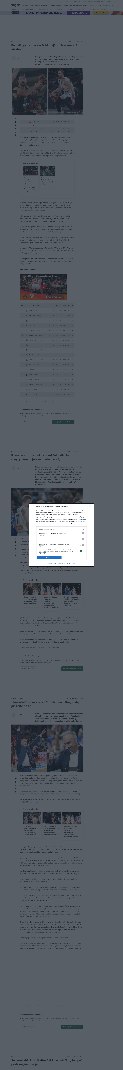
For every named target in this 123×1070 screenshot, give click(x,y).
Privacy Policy (71, 563)
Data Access (61, 563)
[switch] (82, 533)
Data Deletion (52, 563)
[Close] (90, 506)
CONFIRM (49, 557)
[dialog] (61, 535)
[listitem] (61, 529)
